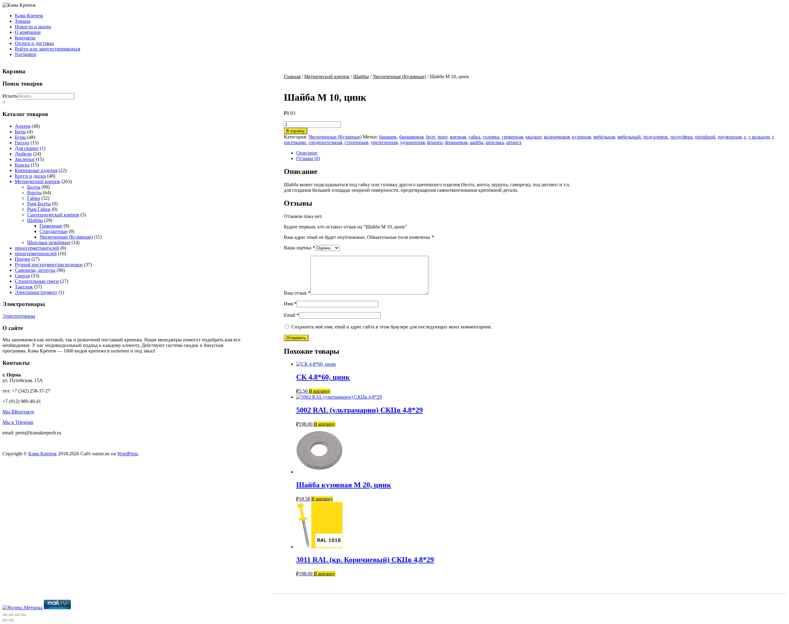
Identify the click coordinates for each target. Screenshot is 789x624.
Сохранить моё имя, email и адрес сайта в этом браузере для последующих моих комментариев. (391, 326)
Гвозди (22, 142)
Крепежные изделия (36, 170)
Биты (20, 131)
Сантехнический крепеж (53, 214)
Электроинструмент (36, 292)
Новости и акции (33, 26)
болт (430, 136)
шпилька (494, 142)
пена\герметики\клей (37, 248)
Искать (9, 96)
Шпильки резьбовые (48, 242)
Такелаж (24, 286)
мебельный (629, 136)
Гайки (33, 198)
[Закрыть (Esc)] (23, 615)
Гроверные (50, 225)
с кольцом (759, 136)
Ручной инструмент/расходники (49, 264)
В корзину (295, 131)
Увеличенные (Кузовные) (399, 76)
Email (291, 315)
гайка (474, 136)
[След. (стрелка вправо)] (11, 620)
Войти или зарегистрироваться (47, 48)
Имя (290, 303)
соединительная (325, 142)
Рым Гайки (39, 209)
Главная (292, 76)
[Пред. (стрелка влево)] (4, 620)
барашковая (411, 136)
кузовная (581, 136)
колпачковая (557, 136)
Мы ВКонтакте (18, 411)
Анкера (23, 126)
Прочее (22, 259)
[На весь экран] (11, 615)
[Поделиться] (17, 615)
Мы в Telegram (17, 422)
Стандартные (53, 231)
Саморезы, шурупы (35, 270)
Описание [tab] (306, 152)
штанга (513, 142)
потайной (705, 136)
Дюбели (23, 153)
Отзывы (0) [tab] (308, 158)
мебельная (604, 136)
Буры (20, 137)
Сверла (22, 275)
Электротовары (18, 316)
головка (491, 136)
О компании (28, 32)
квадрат (533, 136)
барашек (388, 136)
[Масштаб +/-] (4, 615)
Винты (34, 192)
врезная (458, 136)
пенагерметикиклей (36, 253)
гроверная (512, 136)
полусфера (681, 136)
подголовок (655, 136)
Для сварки (27, 148)
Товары (23, 21)
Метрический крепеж (327, 76)
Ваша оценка (299, 247)
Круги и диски (30, 176)
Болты (33, 187)
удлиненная (412, 142)
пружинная (730, 136)
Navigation (25, 54)
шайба (476, 142)
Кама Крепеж (29, 15)
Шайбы (361, 76)
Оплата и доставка (34, 43)
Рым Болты (39, 203)
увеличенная (384, 142)
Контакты (25, 37)
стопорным (356, 142)
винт (443, 136)
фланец (435, 142)
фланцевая (456, 142)
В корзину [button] (319, 391)
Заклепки (25, 159)
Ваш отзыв (297, 293)
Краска (22, 164)
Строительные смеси (37, 281)
